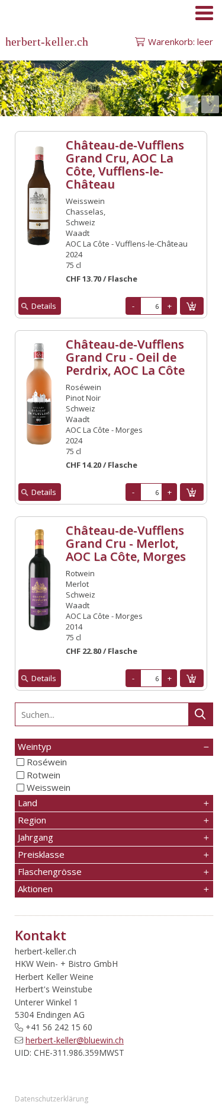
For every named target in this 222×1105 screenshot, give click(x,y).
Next (210, 104)
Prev (189, 104)
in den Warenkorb (192, 306)
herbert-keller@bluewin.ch (74, 1040)
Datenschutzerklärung (51, 1099)
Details (43, 306)
